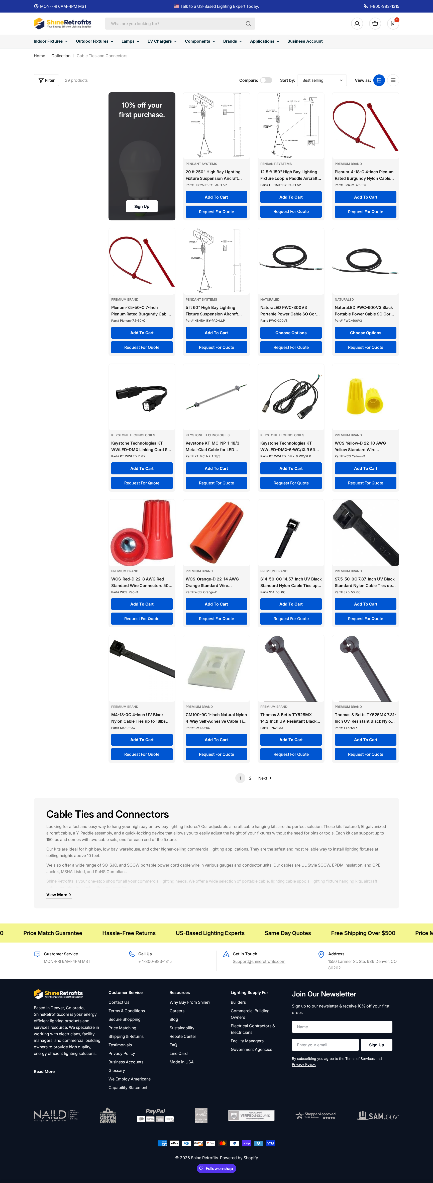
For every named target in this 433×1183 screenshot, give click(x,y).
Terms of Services (360, 1058)
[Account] (357, 24)
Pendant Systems (201, 164)
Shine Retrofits (204, 1157)
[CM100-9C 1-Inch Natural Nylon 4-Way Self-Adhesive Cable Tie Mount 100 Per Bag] (216, 668)
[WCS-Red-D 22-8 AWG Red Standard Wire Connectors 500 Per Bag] (142, 532)
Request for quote (216, 211)
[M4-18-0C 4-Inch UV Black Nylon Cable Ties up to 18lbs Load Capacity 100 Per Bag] (142, 668)
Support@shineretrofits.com (259, 961)
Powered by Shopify (239, 1157)
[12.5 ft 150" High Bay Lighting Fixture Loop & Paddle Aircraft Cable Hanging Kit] (291, 126)
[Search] (248, 24)
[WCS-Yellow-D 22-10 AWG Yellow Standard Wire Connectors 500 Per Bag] (365, 397)
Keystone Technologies (133, 435)
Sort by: (287, 80)
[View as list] (393, 80)
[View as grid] (379, 80)
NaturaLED (269, 299)
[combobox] (180, 24)
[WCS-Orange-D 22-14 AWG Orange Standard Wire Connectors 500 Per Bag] (216, 532)
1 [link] (240, 778)
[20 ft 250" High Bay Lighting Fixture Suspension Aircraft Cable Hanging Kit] (216, 126)
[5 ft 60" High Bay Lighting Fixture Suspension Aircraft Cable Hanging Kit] (216, 261)
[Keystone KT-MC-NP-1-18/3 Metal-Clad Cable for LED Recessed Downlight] (216, 397)
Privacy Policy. (304, 1064)
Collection (60, 55)
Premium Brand (348, 164)
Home (39, 55)
